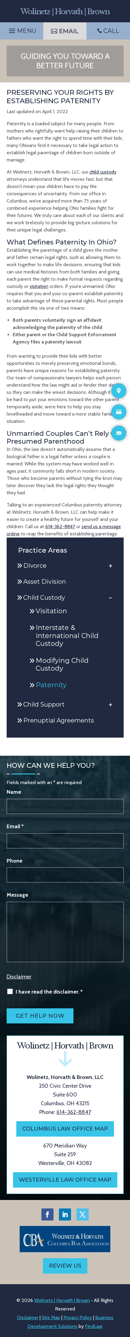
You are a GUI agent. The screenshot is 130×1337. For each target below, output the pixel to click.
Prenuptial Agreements (58, 720)
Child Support (44, 704)
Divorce (35, 565)
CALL (111, 30)
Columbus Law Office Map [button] (65, 1128)
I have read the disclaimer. (49, 992)
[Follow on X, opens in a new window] (82, 1214)
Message (17, 895)
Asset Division (44, 581)
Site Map (51, 1317)
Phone (14, 860)
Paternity (51, 685)
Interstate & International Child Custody (67, 636)
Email (15, 826)
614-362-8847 (60, 526)
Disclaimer (19, 976)
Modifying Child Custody (62, 664)
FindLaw (93, 1326)
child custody (102, 172)
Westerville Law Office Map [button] (65, 1179)
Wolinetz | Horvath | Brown (62, 1300)
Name (14, 792)
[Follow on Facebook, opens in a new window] (47, 1214)
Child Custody (44, 597)
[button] (21, 29)
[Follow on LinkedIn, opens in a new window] (65, 1214)
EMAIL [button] (69, 31)
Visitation (51, 611)
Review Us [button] (65, 1265)
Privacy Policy (77, 1317)
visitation (39, 286)
